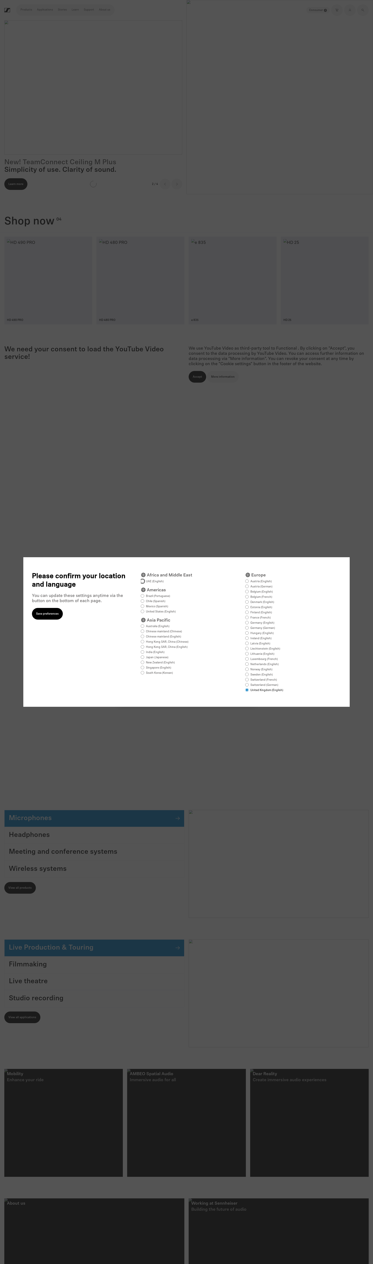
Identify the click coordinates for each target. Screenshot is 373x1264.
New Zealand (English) (160, 662)
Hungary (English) (262, 633)
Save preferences (47, 613)
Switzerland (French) (263, 680)
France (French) (260, 617)
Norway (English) (261, 669)
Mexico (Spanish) (157, 606)
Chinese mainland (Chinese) (164, 631)
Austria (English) (261, 581)
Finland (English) (261, 612)
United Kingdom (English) (266, 690)
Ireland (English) (261, 638)
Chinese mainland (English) (163, 636)
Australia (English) (157, 626)
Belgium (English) (261, 591)
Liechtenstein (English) (265, 648)
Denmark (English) (262, 602)
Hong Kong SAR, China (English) (167, 647)
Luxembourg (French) (264, 659)
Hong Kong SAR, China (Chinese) (167, 642)
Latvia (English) (260, 643)
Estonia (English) (261, 607)
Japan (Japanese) (157, 657)
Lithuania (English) (262, 654)
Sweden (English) (261, 674)
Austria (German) (261, 586)
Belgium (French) (261, 597)
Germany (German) (262, 628)
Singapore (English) (158, 667)
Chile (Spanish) (155, 601)
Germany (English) (262, 623)
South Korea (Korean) (159, 673)
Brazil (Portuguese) (158, 596)
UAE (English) (155, 581)
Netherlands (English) (264, 664)
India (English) (155, 652)
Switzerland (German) (264, 685)
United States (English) (161, 611)
